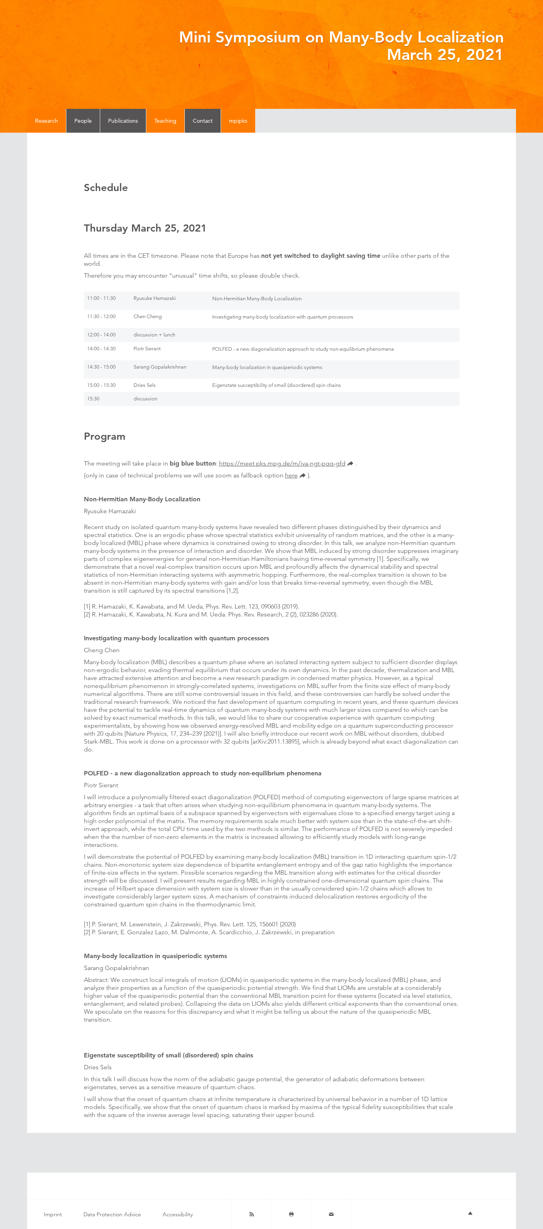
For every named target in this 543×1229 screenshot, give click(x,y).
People (83, 120)
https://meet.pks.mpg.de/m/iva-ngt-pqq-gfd (282, 463)
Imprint (53, 1214)
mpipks (238, 120)
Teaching (165, 120)
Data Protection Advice (112, 1214)
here (291, 475)
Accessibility (178, 1214)
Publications (123, 120)
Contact (203, 120)
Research (46, 120)
